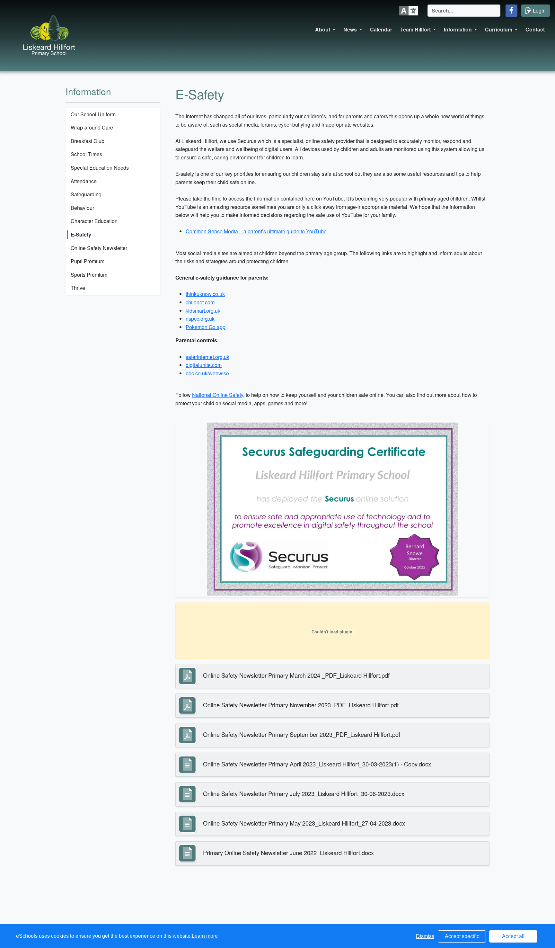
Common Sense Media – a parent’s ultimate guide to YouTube (256, 231)
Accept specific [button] (462, 936)
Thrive (78, 287)
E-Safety (81, 234)
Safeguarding (86, 194)
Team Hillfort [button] (415, 29)
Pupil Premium (87, 261)
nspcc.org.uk (200, 318)
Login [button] (539, 10)
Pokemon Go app (205, 327)
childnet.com (200, 302)
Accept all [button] (513, 936)
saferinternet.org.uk (207, 357)
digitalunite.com (204, 365)
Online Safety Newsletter (99, 248)
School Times (86, 154)
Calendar (381, 29)
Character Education (94, 221)
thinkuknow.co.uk (205, 294)
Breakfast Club (87, 141)
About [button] (322, 29)
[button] (511, 10)
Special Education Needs (100, 167)
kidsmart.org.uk (203, 310)
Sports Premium (89, 274)
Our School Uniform (93, 114)
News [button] (350, 29)
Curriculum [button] (498, 29)
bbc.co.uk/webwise (207, 373)
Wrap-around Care (92, 127)
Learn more (205, 936)
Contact (535, 29)
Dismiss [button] (425, 936)
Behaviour (82, 207)
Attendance (84, 181)
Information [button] (458, 29)
